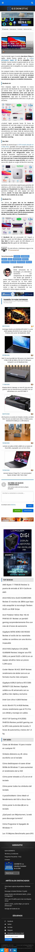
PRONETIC (4, 948)
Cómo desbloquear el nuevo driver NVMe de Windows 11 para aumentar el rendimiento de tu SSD (18, 767)
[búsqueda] (32, 3)
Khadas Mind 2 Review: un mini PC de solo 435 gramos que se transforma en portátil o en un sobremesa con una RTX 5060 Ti (17, 389)
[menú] (3, 3)
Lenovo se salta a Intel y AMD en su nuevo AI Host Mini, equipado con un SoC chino (17, 447)
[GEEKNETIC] (17, 8)
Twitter (9, 924)
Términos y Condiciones (11, 854)
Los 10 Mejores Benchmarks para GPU (18, 833)
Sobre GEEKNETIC (10, 851)
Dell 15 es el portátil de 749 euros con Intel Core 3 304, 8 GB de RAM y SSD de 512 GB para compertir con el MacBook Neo (17, 360)
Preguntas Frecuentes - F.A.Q (13, 857)
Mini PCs (4, 259)
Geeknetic (6, 29)
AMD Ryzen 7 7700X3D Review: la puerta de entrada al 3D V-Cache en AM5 (17, 588)
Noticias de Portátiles (29, 29)
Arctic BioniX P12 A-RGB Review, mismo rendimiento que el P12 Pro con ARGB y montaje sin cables (17, 709)
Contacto (7, 859)
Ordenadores (13, 29)
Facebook (10, 921)
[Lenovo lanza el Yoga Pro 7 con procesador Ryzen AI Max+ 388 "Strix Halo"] (17, 451)
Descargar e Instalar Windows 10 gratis (16, 891)
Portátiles (20, 29)
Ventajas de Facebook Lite (12, 909)
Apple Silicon (21, 262)
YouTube (9, 927)
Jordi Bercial (7, 48)
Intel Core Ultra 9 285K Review (15, 699)
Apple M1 (29, 262)
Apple (10, 259)
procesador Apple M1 (9, 60)
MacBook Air (5, 262)
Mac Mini (13, 262)
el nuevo (30, 58)
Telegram (10, 930)
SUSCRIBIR (8, 939)
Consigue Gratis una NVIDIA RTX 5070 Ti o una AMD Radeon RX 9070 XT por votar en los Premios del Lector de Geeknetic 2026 (17, 331)
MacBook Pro (17, 259)
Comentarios (14, 250)
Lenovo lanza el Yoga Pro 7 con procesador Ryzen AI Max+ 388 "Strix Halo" (17, 474)
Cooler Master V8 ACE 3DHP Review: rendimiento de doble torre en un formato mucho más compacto (17, 673)
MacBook (25, 259)
